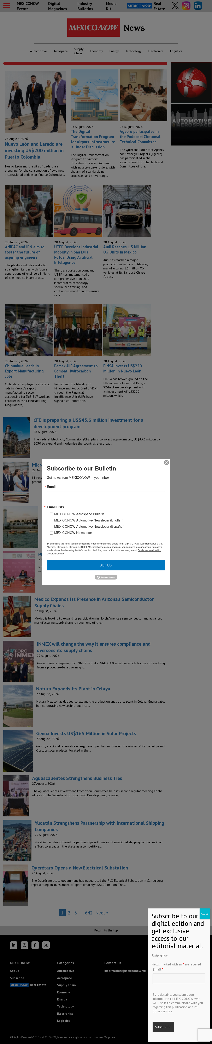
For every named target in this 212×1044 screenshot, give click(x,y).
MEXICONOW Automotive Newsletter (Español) (89, 526)
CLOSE (204, 913)
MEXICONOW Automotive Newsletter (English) (88, 520)
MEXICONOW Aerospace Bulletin (79, 514)
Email (158, 969)
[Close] (166, 462)
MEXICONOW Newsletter (73, 532)
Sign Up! (106, 565)
